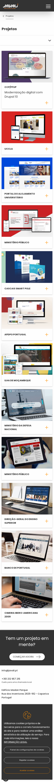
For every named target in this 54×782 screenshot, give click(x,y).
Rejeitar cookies (27, 760)
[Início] (10, 6)
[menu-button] (48, 6)
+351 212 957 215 (11, 678)
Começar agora (23, 656)
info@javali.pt (10, 670)
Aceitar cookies (27, 770)
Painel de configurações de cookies (27, 749)
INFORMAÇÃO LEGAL (15, 742)
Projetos (10, 16)
